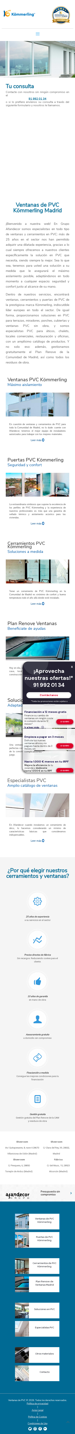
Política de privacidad (37, 1403)
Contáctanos (49, 695)
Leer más (36, 440)
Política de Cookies (37, 1416)
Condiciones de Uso (37, 1423)
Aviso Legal (37, 1410)
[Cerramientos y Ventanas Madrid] (19, 13)
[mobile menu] (38, 33)
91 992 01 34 (37, 98)
